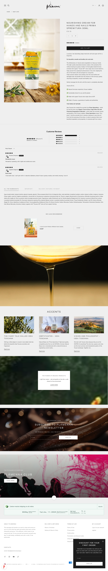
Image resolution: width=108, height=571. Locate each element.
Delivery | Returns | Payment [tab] (49, 188)
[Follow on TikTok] (18, 557)
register (94, 530)
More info (100, 506)
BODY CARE (16, 11)
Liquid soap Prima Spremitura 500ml (52, 226)
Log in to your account (98, 527)
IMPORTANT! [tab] (29, 188)
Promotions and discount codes (75, 536)
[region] (54, 476)
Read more (7, 349)
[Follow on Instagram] (9, 557)
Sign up (89, 563)
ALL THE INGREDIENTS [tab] (11, 188)
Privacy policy (70, 530)
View (78, 228)
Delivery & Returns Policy (51, 530)
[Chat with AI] (4, 566)
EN (93, 5)
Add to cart (85, 48)
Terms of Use (70, 527)
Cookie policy (70, 533)
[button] (70, 43)
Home (8, 11)
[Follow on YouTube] (14, 557)
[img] (9, 153)
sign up (68, 437)
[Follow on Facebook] (5, 557)
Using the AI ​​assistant (73, 539)
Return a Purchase (49, 527)
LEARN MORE (54, 385)
